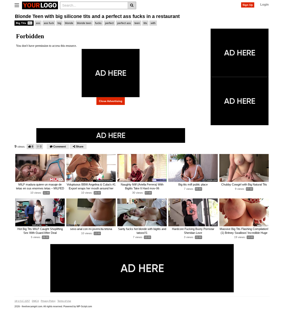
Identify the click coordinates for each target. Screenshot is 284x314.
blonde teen (84, 23)
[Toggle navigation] (18, 4)
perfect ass (124, 23)
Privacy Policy (48, 301)
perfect (109, 23)
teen (137, 23)
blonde (69, 23)
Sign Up (247, 4)
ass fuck (49, 23)
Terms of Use (64, 301)
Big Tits (24, 23)
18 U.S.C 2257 (22, 301)
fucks (98, 23)
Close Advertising (110, 101)
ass (38, 23)
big (59, 23)
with (153, 23)
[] (132, 5)
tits (145, 23)
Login (264, 4)
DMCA (35, 301)
